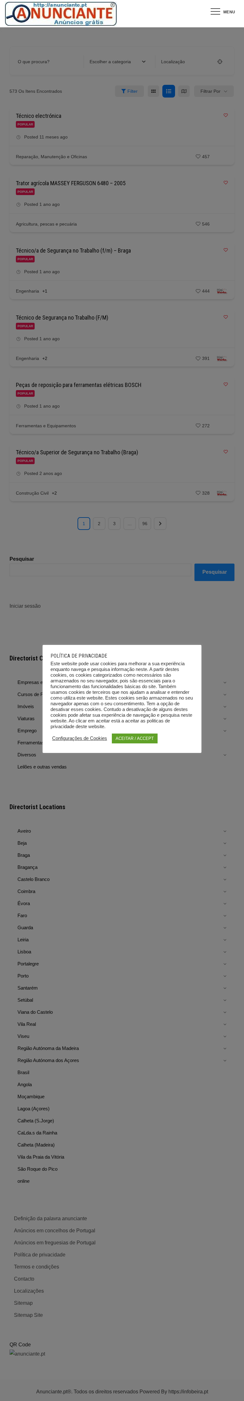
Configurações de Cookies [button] (79, 738)
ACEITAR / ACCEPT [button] (135, 738)
